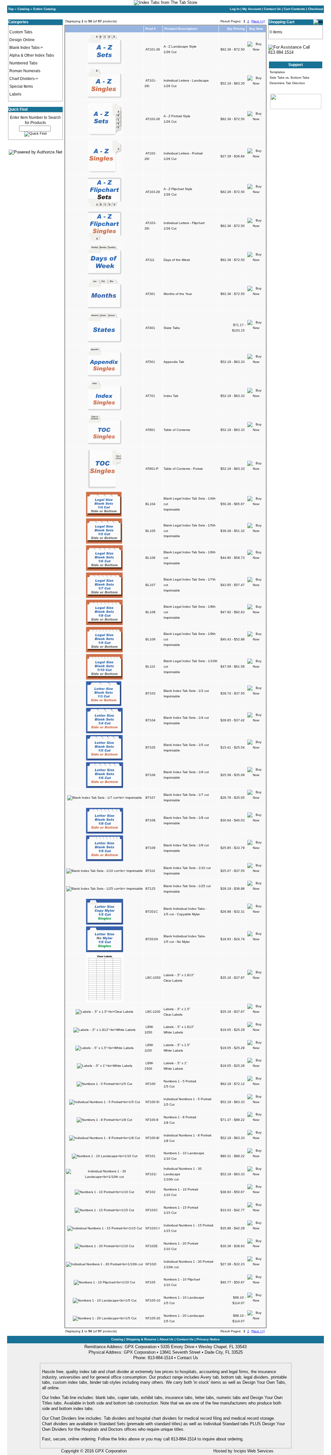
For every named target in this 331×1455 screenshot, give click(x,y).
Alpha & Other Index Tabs (31, 55)
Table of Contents (177, 430)
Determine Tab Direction (287, 83)
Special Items (21, 86)
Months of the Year (178, 294)
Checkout (315, 9)
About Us (166, 1339)
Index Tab (171, 396)
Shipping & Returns (141, 1339)
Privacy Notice (208, 1339)
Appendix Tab (174, 362)
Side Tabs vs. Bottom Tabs (289, 77)
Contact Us (272, 9)
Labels (15, 94)
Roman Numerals (24, 71)
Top (11, 9)
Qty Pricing (236, 28)
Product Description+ (181, 28)
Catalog (23, 9)
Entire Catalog (44, 9)
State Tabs (172, 328)
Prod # (150, 28)
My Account (251, 9)
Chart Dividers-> (23, 78)
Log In (235, 9)
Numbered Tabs (23, 63)
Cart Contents (294, 9)
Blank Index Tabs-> (26, 47)
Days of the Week (177, 260)
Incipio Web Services (253, 1451)
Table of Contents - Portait (183, 468)
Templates (277, 72)
